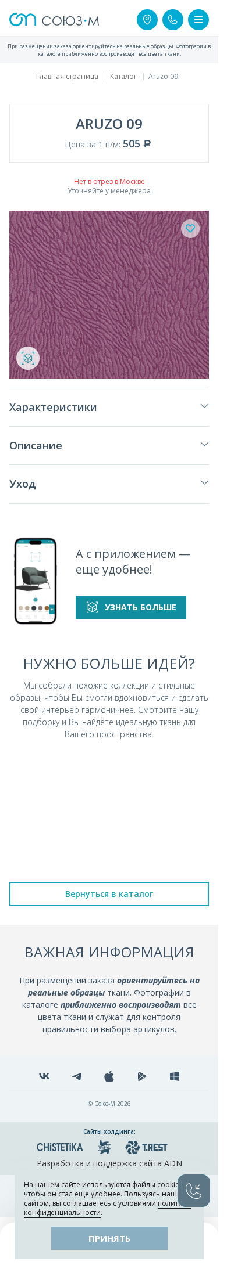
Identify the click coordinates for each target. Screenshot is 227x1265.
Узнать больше (140, 606)
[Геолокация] (147, 19)
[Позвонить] (172, 19)
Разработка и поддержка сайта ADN (109, 1163)
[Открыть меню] (198, 19)
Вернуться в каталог (109, 893)
